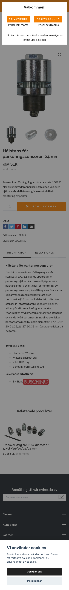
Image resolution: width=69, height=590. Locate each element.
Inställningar (34, 580)
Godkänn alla (34, 571)
